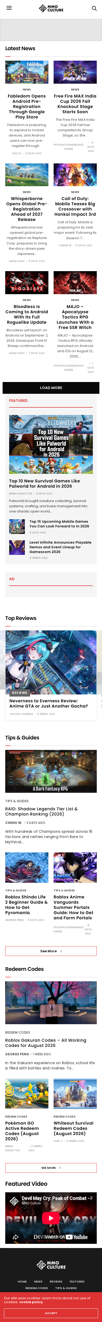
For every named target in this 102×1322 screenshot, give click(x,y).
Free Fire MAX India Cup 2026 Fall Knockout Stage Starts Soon (75, 104)
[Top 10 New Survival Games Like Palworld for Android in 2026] (51, 444)
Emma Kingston (20, 493)
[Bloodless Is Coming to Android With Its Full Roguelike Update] (26, 282)
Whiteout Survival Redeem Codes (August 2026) (73, 1128)
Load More (51, 387)
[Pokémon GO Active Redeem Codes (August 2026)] (26, 1094)
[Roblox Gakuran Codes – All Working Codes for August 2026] (51, 1002)
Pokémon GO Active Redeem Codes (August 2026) (22, 1131)
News (27, 89)
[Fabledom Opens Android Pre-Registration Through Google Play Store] (26, 72)
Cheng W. (65, 245)
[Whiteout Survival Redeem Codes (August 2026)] (75, 1094)
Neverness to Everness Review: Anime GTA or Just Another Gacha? (48, 703)
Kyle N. (16, 153)
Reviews (19, 692)
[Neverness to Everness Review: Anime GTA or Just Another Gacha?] (51, 662)
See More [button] (48, 951)
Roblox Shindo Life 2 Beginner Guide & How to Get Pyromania (26, 905)
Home (22, 1281)
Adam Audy (17, 261)
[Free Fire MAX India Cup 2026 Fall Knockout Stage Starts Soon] (75, 72)
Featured (77, 1281)
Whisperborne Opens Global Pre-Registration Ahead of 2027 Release (26, 209)
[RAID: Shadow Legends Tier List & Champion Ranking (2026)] (51, 771)
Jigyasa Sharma (21, 714)
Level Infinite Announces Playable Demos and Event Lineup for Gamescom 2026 (61, 547)
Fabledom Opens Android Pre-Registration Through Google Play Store (27, 106)
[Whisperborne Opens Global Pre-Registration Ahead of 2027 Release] (26, 174)
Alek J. (58, 1141)
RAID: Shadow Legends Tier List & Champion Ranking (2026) (41, 811)
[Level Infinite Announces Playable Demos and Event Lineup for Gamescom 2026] (17, 547)
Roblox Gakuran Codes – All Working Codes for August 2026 (46, 1043)
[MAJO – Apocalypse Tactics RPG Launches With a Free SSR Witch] (75, 282)
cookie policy (31, 1302)
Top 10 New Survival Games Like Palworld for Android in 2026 (44, 483)
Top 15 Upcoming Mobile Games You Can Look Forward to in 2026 (59, 524)
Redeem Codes (17, 1032)
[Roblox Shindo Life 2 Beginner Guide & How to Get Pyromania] (26, 867)
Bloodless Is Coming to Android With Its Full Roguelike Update (26, 314)
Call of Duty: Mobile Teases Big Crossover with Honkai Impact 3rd (75, 206)
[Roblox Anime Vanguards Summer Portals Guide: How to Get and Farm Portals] (75, 867)
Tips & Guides (17, 801)
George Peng (14, 920)
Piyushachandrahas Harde (69, 147)
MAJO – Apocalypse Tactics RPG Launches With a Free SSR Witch (75, 317)
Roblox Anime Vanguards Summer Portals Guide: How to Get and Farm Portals (73, 907)
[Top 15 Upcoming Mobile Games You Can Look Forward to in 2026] (17, 526)
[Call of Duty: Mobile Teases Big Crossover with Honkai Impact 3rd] (75, 174)
